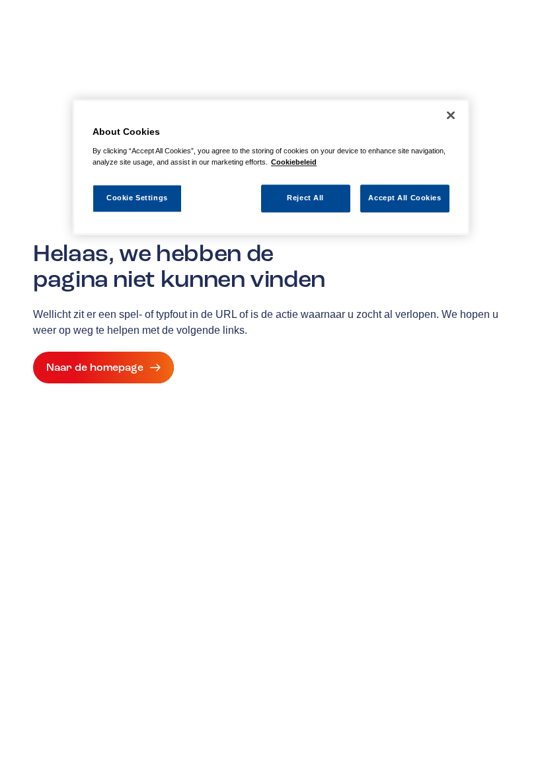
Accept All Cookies (404, 198)
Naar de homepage (94, 367)
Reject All (305, 198)
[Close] (450, 115)
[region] (271, 167)
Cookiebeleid (294, 162)
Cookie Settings (137, 198)
